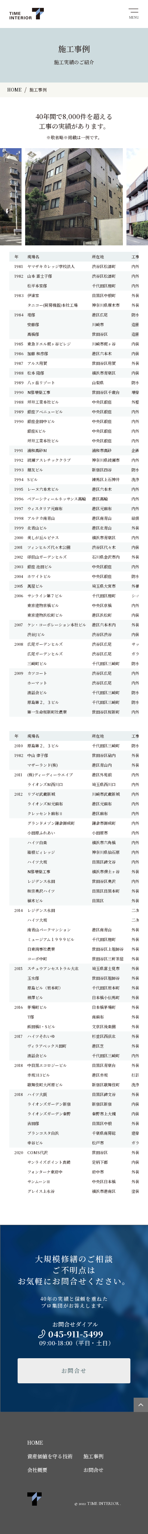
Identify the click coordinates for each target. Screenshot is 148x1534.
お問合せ (74, 1370)
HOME (35, 1442)
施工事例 (93, 1456)
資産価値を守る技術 (50, 1456)
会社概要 (37, 1469)
